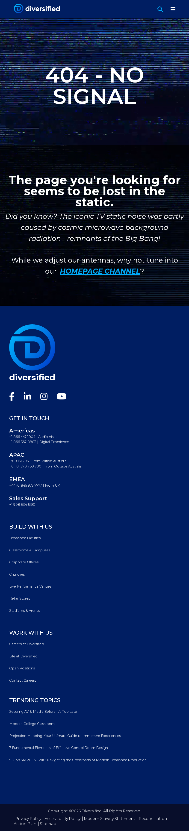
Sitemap (48, 824)
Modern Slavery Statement (109, 818)
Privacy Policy (28, 818)
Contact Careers (22, 680)
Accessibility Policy (62, 818)
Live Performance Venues (30, 586)
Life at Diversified (23, 656)
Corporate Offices (23, 562)
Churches (17, 574)
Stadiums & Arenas (24, 611)
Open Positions (22, 668)
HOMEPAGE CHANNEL (100, 271)
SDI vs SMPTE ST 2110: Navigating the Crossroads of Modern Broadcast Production (78, 760)
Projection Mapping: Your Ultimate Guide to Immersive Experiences (65, 736)
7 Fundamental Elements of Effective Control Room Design (58, 748)
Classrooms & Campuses (29, 550)
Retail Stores (19, 598)
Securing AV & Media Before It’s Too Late (43, 712)
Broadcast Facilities (25, 538)
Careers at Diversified (26, 644)
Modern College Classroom (32, 724)
